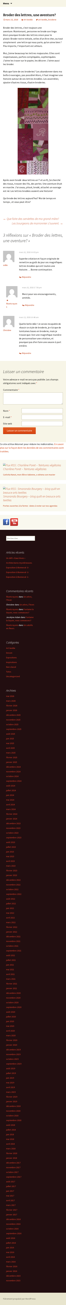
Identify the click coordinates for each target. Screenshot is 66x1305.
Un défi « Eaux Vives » (15, 558)
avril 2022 (10, 917)
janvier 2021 (11, 988)
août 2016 (10, 1238)
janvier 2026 (11, 710)
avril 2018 (10, 1143)
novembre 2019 (13, 1054)
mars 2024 (11, 809)
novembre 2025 (13, 719)
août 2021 (10, 955)
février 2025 (11, 757)
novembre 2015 (13, 1280)
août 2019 (10, 1068)
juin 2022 (10, 908)
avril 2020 (10, 1030)
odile (5, 265)
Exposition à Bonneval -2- (17, 572)
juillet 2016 (11, 1242)
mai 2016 (10, 1252)
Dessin (9, 652)
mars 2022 (11, 922)
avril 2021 (10, 974)
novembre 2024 (13, 771)
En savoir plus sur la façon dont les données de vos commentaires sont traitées (32, 448)
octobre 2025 (12, 724)
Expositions (11, 657)
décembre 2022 (13, 880)
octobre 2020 (12, 1002)
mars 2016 (11, 1261)
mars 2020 (11, 1035)
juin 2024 (10, 795)
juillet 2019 (11, 1073)
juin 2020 (10, 1021)
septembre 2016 (13, 1233)
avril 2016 (10, 1257)
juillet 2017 (11, 1186)
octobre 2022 (12, 889)
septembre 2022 (13, 894)
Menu (6, 3)
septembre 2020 (13, 1007)
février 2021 (11, 983)
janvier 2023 (11, 875)
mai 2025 (10, 743)
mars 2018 (11, 1148)
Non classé (11, 667)
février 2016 (11, 1266)
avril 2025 (10, 748)
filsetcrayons (12, 596)
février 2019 (11, 1096)
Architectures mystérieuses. (19, 562)
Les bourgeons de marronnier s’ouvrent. (37, 223)
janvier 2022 (11, 931)
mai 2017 (10, 1195)
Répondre (26, 277)
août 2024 (10, 785)
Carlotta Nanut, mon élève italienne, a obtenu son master (29, 474)
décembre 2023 (13, 823)
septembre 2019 (13, 1063)
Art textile (28, 19)
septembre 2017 (13, 1176)
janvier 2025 (11, 762)
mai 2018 (10, 1139)
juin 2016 (10, 1247)
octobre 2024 (12, 776)
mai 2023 (10, 856)
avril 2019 (10, 1087)
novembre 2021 (13, 941)
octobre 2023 (12, 832)
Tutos (8, 671)
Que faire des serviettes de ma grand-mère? (31, 219)
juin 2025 (10, 738)
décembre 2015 (13, 1275)
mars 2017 (11, 1205)
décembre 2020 (13, 993)
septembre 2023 (13, 837)
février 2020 (11, 1040)
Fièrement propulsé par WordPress (19, 1298)
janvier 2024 (11, 818)
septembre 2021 (13, 950)
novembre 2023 (13, 828)
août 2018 (10, 1125)
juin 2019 (10, 1078)
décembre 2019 (13, 1049)
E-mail (7, 417)
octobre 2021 (12, 946)
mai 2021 (10, 969)
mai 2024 (10, 799)
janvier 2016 (11, 1271)
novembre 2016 (13, 1224)
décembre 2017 (13, 1162)
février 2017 (11, 1209)
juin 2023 (10, 851)
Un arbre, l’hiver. (27, 604)
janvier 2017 (11, 1214)
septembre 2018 (13, 1120)
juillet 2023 (11, 847)
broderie (52, 19)
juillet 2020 (11, 1016)
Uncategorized (13, 676)
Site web (7, 423)
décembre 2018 (13, 1106)
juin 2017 (10, 1191)
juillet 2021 (11, 960)
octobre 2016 (12, 1228)
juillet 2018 (11, 1129)
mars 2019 (11, 1092)
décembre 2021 (13, 936)
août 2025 (10, 733)
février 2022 (11, 927)
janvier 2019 (11, 1101)
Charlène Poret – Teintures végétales (25, 469)
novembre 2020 (13, 997)
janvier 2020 (11, 1045)
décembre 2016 (13, 1219)
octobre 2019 (12, 1059)
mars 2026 (11, 700)
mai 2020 (10, 1026)
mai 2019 (10, 1082)
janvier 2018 (11, 1158)
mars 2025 (11, 752)
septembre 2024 (13, 781)
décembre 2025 (13, 715)
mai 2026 (10, 696)
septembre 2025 (13, 729)
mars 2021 (11, 979)
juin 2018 (10, 1134)
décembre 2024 (13, 766)
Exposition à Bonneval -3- (17, 567)
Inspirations (11, 662)
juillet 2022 (11, 903)
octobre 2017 (12, 1172)
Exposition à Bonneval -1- (17, 577)
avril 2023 (10, 861)
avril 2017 (10, 1200)
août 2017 (10, 1181)
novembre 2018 (13, 1110)
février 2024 (11, 814)
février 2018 (11, 1153)
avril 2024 (10, 804)
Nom (6, 410)
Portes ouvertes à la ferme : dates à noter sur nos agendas (30, 505)
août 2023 (10, 842)
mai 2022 (10, 913)
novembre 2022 (13, 884)
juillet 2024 (11, 790)
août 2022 (10, 898)
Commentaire (11, 389)
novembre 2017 (13, 1167)
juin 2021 (10, 964)
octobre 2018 (12, 1115)
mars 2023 (11, 865)
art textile (42, 19)
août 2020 (10, 1012)
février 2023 (11, 870)
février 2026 (11, 705)
